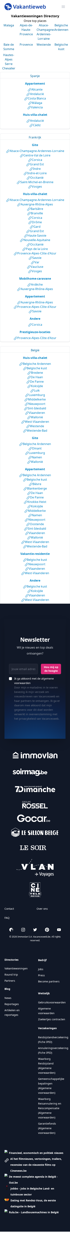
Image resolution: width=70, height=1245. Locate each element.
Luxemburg (37, 395)
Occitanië (36, 178)
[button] (33, 1153)
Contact (9, 908)
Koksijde (37, 386)
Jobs (40, 969)
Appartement (35, 83)
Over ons (42, 908)
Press (41, 975)
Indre (37, 169)
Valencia (37, 107)
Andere (35, 319)
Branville (37, 213)
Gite (35, 145)
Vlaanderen (37, 413)
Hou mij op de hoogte (51, 669)
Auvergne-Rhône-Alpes (37, 204)
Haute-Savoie (37, 235)
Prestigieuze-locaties (35, 332)
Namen (37, 457)
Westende (37, 426)
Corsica (37, 160)
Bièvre (36, 484)
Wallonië (37, 417)
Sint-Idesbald (37, 408)
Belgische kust (37, 368)
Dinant (37, 448)
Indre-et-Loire (37, 173)
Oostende (37, 524)
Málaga (37, 103)
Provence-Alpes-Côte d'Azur (36, 253)
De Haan (37, 377)
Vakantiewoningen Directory (35, 16)
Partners (9, 980)
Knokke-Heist (36, 502)
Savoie (36, 258)
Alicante (37, 89)
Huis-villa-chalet (35, 115)
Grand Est (37, 164)
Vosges (37, 186)
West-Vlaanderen (37, 422)
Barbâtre (37, 209)
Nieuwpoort (36, 404)
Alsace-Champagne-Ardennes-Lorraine (37, 151)
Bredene (37, 373)
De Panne (37, 381)
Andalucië (37, 94)
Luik (37, 390)
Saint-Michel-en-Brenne (36, 182)
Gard (37, 227)
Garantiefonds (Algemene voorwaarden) (47, 1128)
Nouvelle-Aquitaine (37, 240)
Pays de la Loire (37, 249)
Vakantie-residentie (35, 554)
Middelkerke (37, 399)
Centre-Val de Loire (37, 155)
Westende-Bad (37, 430)
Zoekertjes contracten (51, 1019)
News (7, 998)
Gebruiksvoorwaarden (52, 1002)
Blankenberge (37, 488)
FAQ (7, 918)
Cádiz (37, 125)
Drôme (37, 222)
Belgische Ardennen (37, 364)
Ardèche (37, 284)
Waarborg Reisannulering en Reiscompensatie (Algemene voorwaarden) (49, 1108)
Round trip (11, 974)
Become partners (49, 981)
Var (37, 262)
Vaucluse (37, 267)
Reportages (11, 1004)
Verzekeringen (47, 1028)
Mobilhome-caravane (35, 279)
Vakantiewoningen (16, 968)
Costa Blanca (37, 98)
